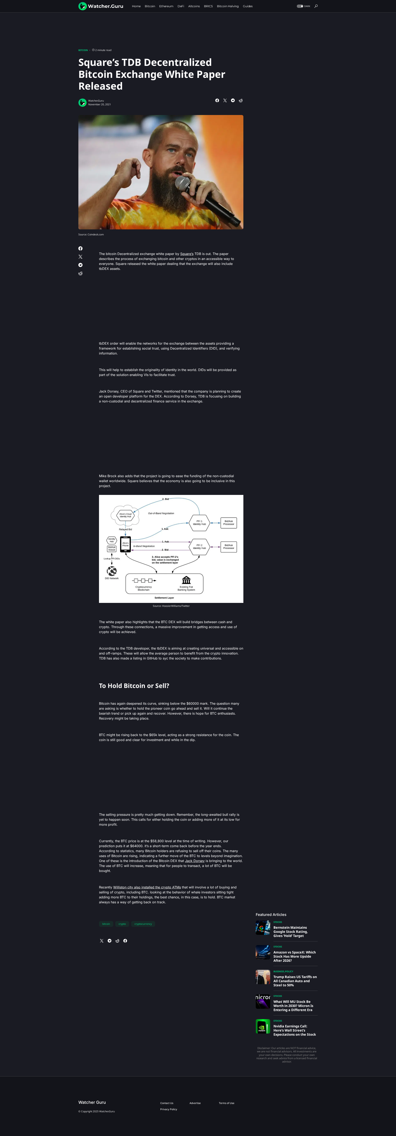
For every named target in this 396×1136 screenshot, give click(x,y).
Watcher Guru (92, 1102)
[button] (303, 6)
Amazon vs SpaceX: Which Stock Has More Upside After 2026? (294, 956)
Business (278, 971)
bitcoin (106, 924)
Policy (289, 971)
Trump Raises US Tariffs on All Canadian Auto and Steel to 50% (295, 981)
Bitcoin (83, 50)
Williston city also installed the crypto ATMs (147, 887)
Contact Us (166, 1103)
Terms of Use (226, 1103)
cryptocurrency (143, 924)
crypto (122, 924)
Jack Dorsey (195, 861)
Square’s (186, 254)
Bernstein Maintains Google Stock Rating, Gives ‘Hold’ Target (290, 931)
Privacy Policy (168, 1109)
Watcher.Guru (96, 100)
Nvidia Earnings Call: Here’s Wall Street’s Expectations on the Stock (294, 1030)
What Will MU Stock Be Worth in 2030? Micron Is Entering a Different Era (293, 1006)
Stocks (277, 922)
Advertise (195, 1103)
